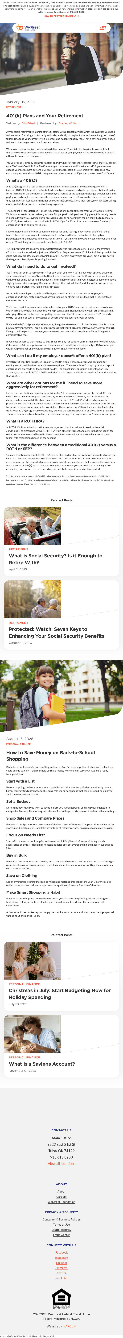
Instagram (61, 1257)
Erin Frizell (28, 123)
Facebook (61, 1252)
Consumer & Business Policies (61, 1219)
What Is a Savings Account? (42, 1064)
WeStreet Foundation (61, 1201)
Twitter (61, 1273)
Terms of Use (61, 1224)
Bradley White (67, 123)
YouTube (61, 1278)
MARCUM (69, 1326)
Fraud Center (61, 1234)
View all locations (61, 1163)
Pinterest (61, 1268)
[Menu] (103, 28)
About (61, 1191)
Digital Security (61, 1229)
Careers (61, 1196)
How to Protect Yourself (60, 16)
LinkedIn (61, 1262)
